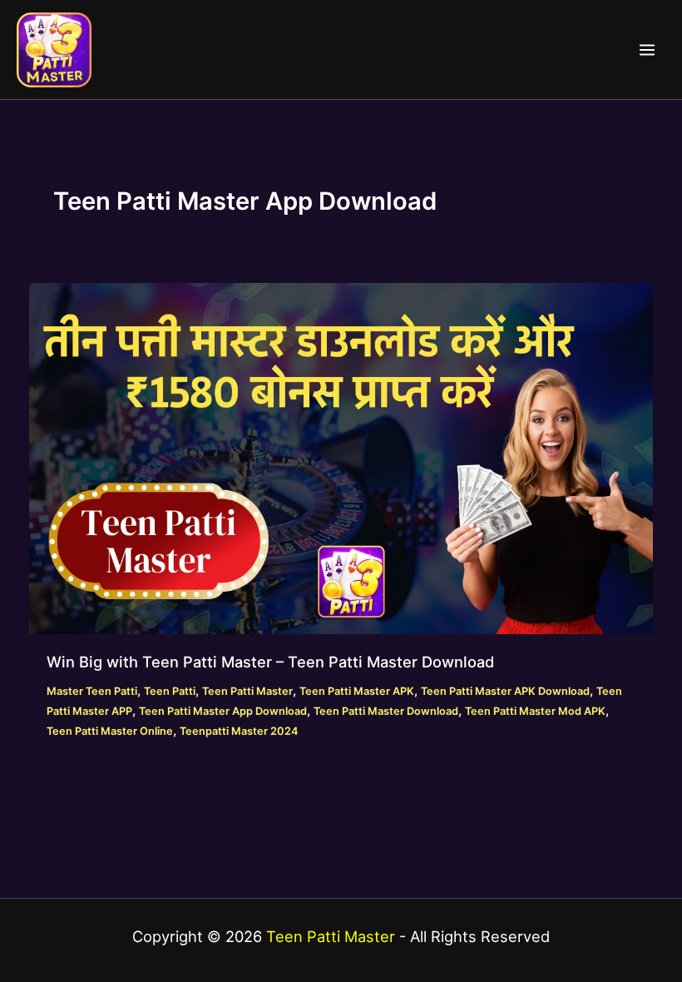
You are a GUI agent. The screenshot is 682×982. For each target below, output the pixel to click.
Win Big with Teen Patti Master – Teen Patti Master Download (270, 661)
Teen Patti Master (247, 691)
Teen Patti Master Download (386, 711)
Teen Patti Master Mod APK (535, 711)
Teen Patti (169, 691)
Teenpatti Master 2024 (239, 731)
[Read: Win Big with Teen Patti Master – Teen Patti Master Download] (341, 457)
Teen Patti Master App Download (223, 711)
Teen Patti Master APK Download (505, 691)
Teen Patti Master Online (110, 731)
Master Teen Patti (92, 691)
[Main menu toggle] (647, 50)
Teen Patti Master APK (356, 691)
